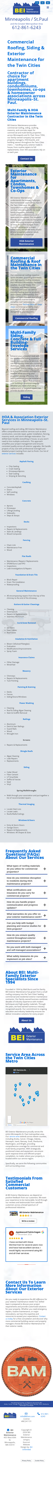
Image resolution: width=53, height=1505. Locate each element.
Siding (26, 767)
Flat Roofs (26, 556)
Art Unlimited (27, 1448)
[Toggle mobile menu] (48, 7)
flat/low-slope (29, 304)
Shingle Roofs (26, 751)
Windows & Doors (26, 820)
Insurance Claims (26, 657)
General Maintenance (26, 591)
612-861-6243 (26, 27)
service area (14, 1136)
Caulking (26, 482)
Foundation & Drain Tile (26, 574)
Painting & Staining (26, 687)
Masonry (27, 671)
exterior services (9, 453)
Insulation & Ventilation (26, 639)
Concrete (26, 500)
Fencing (26, 540)
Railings (26, 719)
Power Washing (26, 703)
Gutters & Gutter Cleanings (26, 604)
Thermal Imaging (26, 804)
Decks (26, 521)
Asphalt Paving (26, 461)
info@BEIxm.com (27, 1416)
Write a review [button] (28, 1221)
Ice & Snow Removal (26, 623)
